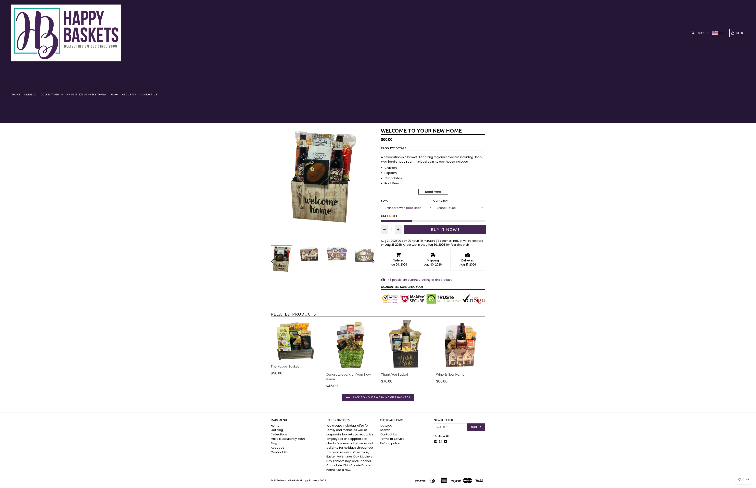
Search (385, 430)
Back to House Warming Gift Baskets (381, 397)
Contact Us (148, 94)
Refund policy (390, 443)
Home (16, 94)
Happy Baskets (289, 480)
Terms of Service (392, 439)
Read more (433, 192)
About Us (129, 94)
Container (440, 200)
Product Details (393, 148)
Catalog (30, 94)
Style (384, 200)
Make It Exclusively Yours (87, 94)
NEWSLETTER (443, 420)
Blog (114, 94)
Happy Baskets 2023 (313, 480)
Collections (51, 94)
